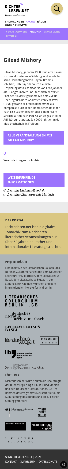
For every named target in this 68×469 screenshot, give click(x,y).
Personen (35, 31)
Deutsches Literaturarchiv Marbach (30, 194)
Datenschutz (48, 462)
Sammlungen (14, 21)
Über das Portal (16, 25)
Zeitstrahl (12, 36)
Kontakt (11, 462)
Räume (41, 21)
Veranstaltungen (16, 31)
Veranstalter (52, 31)
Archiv (30, 21)
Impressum (27, 462)
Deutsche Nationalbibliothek (25, 190)
